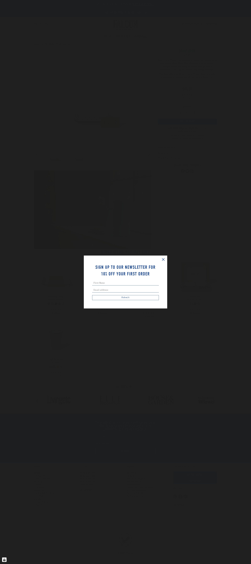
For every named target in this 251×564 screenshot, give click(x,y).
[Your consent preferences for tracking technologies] (4, 559)
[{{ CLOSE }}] (163, 259)
